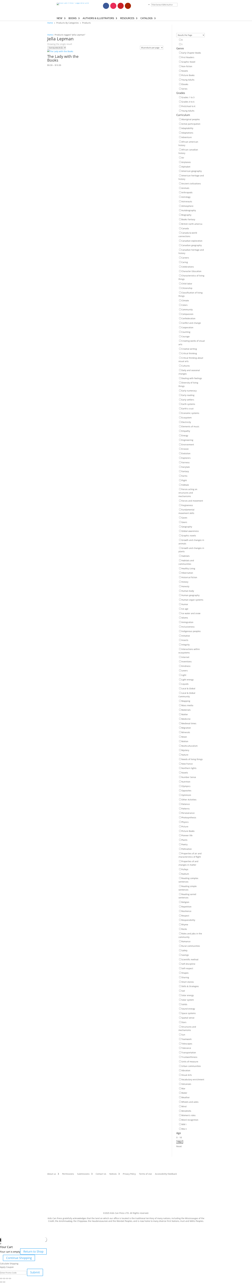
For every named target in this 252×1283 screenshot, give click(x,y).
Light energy (187, 679)
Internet (185, 657)
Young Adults (187, 79)
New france (187, 763)
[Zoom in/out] (10, 1278)
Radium (185, 873)
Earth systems (188, 404)
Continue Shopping (19, 1258)
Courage (185, 336)
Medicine (185, 719)
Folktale (185, 484)
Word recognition (189, 1119)
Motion (184, 741)
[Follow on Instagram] (113, 6)
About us (51, 1174)
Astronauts (186, 201)
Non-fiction (186, 66)
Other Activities (188, 799)
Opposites (186, 790)
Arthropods (186, 192)
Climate (185, 300)
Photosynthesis (188, 817)
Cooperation (187, 327)
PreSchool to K (188, 106)
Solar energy (187, 995)
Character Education (191, 271)
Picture (184, 826)
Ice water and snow (190, 613)
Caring (184, 262)
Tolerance (186, 1048)
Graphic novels (188, 535)
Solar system (187, 999)
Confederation (188, 318)
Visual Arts (186, 1075)
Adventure (186, 137)
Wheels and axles (189, 1102)
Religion (185, 902)
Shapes (185, 972)
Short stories (187, 982)
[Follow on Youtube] (128, 6)
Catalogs (146, 18)
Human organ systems (192, 599)
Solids (184, 1004)
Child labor (186, 283)
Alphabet (185, 166)
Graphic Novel (188, 61)
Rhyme (184, 924)
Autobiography (188, 210)
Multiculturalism (189, 745)
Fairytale (185, 467)
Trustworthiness (189, 1057)
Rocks (184, 929)
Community (187, 309)
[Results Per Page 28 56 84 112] (190, 35)
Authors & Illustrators (98, 18)
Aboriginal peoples (190, 119)
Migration (186, 727)
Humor (184, 604)
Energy (184, 435)
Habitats (185, 556)
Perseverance (188, 813)
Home (50, 22)
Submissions (83, 1174)
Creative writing (189, 348)
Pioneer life (186, 835)
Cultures (185, 365)
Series (184, 88)
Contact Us (101, 1174)
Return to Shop (33, 1251)
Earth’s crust (187, 408)
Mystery (185, 750)
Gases (184, 517)
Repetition (186, 906)
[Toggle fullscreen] (7, 1278)
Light (183, 675)
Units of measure (189, 1061)
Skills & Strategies (190, 986)
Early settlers (187, 399)
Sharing (185, 977)
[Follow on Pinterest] (121, 6)
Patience (185, 804)
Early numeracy (189, 390)
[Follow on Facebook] (106, 6)
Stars (183, 1022)
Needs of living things (192, 759)
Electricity (186, 422)
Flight (184, 480)
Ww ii (184, 1128)
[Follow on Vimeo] (135, 6)
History (184, 581)
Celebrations (187, 266)
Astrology (185, 197)
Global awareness (190, 531)
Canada (185, 228)
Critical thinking (189, 353)
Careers (185, 257)
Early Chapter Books (191, 52)
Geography (186, 526)
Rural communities (190, 946)
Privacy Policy (129, 1174)
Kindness (185, 666)
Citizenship (186, 288)
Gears (184, 522)
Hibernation (187, 572)
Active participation (190, 123)
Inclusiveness (188, 626)
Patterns (185, 808)
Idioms (184, 617)
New (59, 18)
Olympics (185, 786)
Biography (186, 214)
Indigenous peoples (191, 631)
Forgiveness (187, 505)
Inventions (186, 661)
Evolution (185, 453)
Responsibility (188, 920)
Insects (184, 640)
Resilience (186, 911)
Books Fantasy (188, 219)
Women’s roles (188, 1115)
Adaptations (187, 132)
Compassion (187, 314)
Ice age (184, 608)
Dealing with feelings (191, 378)
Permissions (68, 1174)
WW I (183, 1124)
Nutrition (185, 781)
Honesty (185, 586)
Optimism (186, 795)
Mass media (187, 705)
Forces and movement (192, 500)
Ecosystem (186, 417)
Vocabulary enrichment (192, 1079)
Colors (184, 305)
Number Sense (188, 777)
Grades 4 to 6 (187, 101)
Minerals (185, 732)
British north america (191, 224)
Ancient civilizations (191, 183)
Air (182, 157)
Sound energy (188, 1008)
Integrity (185, 644)
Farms (184, 475)
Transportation (188, 1052)
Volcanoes (186, 1084)
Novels (184, 70)
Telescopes (186, 1043)
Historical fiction (189, 577)
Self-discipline (188, 963)
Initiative (185, 635)
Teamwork (186, 1039)
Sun (183, 1034)
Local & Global (188, 688)
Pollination (186, 849)
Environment (187, 444)
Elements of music (190, 426)
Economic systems (190, 413)
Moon (184, 736)
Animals (185, 188)
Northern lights (188, 768)
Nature (184, 754)
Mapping (185, 701)
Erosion (185, 449)
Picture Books (188, 75)
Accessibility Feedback (166, 1174)
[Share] (4, 1278)
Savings (185, 955)
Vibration (185, 1070)
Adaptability (187, 128)
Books (73, 18)
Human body (187, 591)
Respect (185, 915)
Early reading (187, 395)
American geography (191, 171)
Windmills (186, 1111)
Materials (186, 709)
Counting (185, 332)
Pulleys (184, 869)
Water (184, 1092)
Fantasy (185, 471)
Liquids (185, 684)
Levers (184, 670)
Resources (127, 18)
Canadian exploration (191, 240)
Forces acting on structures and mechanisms (187, 493)
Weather (185, 1097)
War (183, 1088)
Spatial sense (187, 1017)
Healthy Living (188, 568)
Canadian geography (191, 245)
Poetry (184, 844)
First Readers (187, 57)
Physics (185, 822)
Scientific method (189, 959)
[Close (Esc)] (1, 1278)
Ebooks (184, 84)
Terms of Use (145, 1174)
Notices (113, 1174)
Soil (183, 990)
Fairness (185, 462)
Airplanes (186, 162)
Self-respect (187, 968)
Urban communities (191, 1066)
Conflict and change (191, 323)
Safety (184, 950)
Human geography (190, 595)
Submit (35, 1272)
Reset (179, 1146)
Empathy (185, 431)
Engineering (187, 440)
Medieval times (188, 723)
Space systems (188, 1013)
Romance (185, 941)
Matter (184, 714)
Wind (184, 1106)
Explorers (186, 458)
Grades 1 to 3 (187, 97)
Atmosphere (187, 206)
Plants (184, 840)
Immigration (187, 622)
